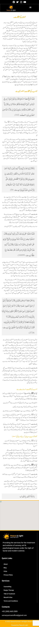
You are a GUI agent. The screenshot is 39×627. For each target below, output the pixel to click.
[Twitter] (17, 2)
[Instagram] (21, 2)
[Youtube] (25, 2)
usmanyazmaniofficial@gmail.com (14, 615)
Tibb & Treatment (9, 594)
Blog (5, 568)
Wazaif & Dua (8, 597)
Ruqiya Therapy (9, 590)
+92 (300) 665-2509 (10, 611)
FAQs (5, 571)
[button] (30, 7)
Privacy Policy (8, 575)
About (6, 564)
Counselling (7, 586)
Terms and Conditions (11, 601)
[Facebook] (14, 2)
